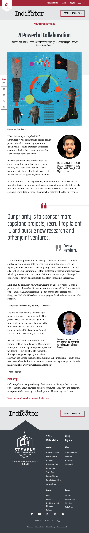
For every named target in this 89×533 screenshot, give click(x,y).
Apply (72, 3)
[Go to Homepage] (7, 6)
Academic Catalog (51, 483)
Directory (67, 495)
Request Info (52, 3)
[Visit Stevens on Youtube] (39, 513)
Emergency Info (62, 527)
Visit (64, 3)
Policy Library (69, 456)
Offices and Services (71, 452)
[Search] (84, 3)
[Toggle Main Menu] (79, 3)
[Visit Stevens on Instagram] (47, 513)
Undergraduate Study (52, 464)
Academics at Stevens (52, 452)
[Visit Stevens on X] (55, 513)
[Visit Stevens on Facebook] (62, 513)
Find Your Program (51, 456)
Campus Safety (50, 499)
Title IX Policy (50, 527)
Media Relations (69, 507)
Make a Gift (51, 440)
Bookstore (49, 509)
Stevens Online (50, 472)
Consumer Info (69, 464)
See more (73, 13)
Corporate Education (52, 476)
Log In (67, 440)
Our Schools (49, 460)
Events (48, 495)
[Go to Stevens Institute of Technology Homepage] (25, 444)
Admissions (68, 503)
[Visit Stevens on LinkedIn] (31, 513)
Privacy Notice (39, 527)
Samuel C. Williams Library (53, 480)
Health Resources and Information (52, 504)
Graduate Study (50, 468)
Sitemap (30, 527)
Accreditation (69, 460)
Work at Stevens (70, 499)
